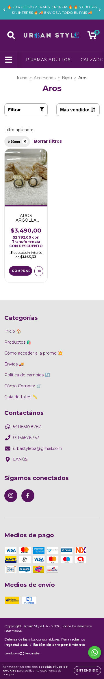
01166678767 (26, 437)
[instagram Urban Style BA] (10, 495)
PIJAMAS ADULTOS (48, 59)
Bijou (67, 77)
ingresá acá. (16, 645)
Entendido (87, 670)
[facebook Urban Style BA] (27, 495)
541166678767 (27, 426)
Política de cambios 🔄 (27, 375)
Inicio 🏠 (12, 331)
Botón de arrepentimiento (59, 645)
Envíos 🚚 (14, 364)
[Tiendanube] (22, 654)
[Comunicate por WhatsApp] (94, 652)
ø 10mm (14, 141)
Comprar (21, 271)
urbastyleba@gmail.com (37, 448)
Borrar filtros (48, 141)
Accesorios (44, 77)
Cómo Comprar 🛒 (22, 385)
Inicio (22, 77)
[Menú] (8, 59)
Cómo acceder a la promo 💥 (33, 353)
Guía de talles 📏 (20, 396)
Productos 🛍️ (17, 342)
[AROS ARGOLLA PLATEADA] (38, 271)
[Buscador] (11, 35)
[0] (92, 36)
